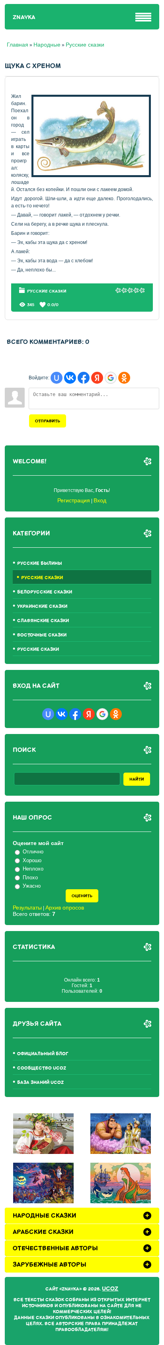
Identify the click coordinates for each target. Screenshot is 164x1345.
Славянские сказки (43, 621)
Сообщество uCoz (41, 1068)
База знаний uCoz (40, 1082)
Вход (100, 500)
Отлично (33, 852)
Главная (17, 44)
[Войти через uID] (56, 378)
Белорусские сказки (44, 592)
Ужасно (32, 886)
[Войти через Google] (111, 378)
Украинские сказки (42, 606)
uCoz (110, 1288)
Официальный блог (42, 1054)
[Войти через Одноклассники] (124, 378)
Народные (47, 44)
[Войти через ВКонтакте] (70, 378)
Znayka (24, 17)
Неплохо (33, 869)
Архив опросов (64, 907)
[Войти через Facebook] (84, 378)
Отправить (47, 421)
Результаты (27, 907)
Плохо (30, 877)
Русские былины (39, 563)
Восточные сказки (41, 635)
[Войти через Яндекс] (97, 378)
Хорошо (32, 860)
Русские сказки (85, 44)
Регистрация (73, 500)
